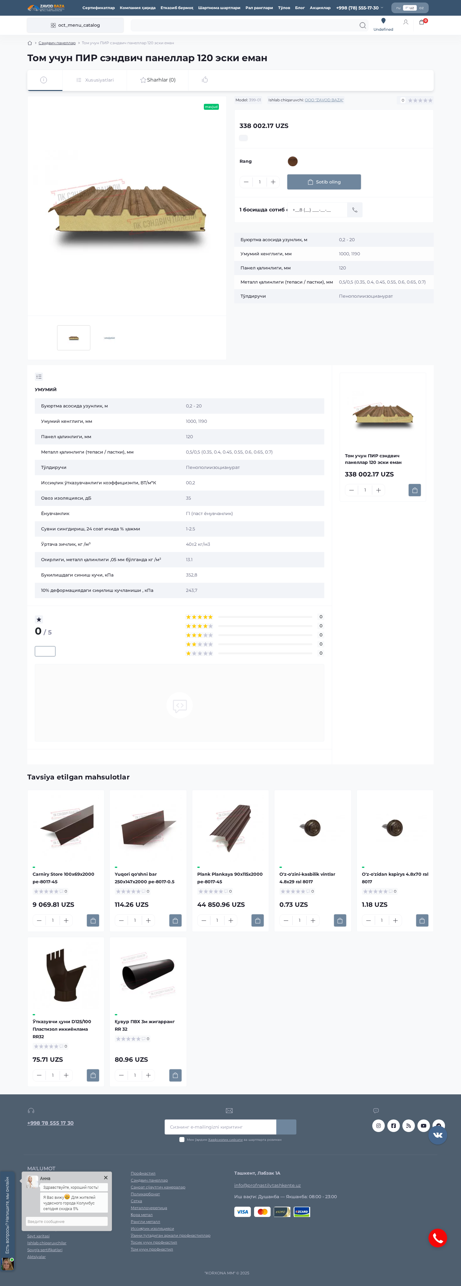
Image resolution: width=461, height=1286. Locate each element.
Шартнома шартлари (219, 7)
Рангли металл (145, 1221)
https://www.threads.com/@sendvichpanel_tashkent (408, 1125)
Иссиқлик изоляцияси (152, 1228)
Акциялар (320, 7)
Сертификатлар (98, 7)
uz (412, 7)
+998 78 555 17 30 (50, 1123)
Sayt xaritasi (38, 1236)
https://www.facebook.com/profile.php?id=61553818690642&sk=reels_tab (393, 1125)
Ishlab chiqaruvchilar (46, 1243)
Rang (246, 161)
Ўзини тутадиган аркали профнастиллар (170, 1235)
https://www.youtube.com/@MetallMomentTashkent (423, 1125)
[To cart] (415, 490)
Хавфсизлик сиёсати (225, 1140)
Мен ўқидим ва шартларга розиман (234, 1140)
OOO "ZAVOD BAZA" (324, 100)
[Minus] (246, 182)
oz (421, 7)
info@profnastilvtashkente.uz (267, 1185)
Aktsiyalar (36, 1256)
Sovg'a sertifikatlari (44, 1249)
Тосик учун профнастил (154, 1242)
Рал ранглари (259, 7)
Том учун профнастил (152, 1249)
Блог (300, 7)
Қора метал (142, 1214)
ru (398, 7)
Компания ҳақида (138, 7)
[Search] (362, 25)
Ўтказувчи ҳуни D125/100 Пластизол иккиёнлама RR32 (62, 1029)
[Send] (355, 209)
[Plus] (273, 182)
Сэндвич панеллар (57, 42)
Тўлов (284, 7)
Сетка (136, 1200)
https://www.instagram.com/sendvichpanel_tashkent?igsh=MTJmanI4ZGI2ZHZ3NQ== (378, 1125)
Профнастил (143, 1173)
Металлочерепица (149, 1207)
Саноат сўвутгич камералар (158, 1187)
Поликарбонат (145, 1194)
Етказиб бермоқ (177, 7)
